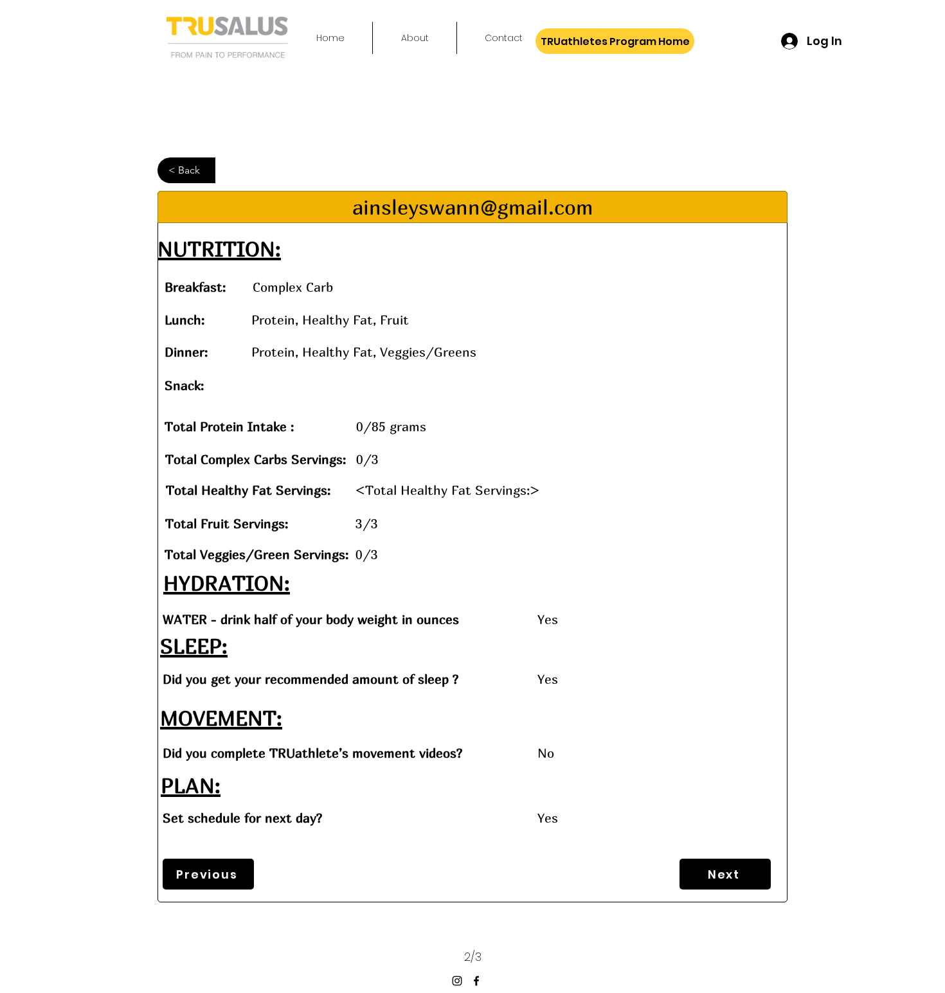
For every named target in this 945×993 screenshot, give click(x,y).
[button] (186, 170)
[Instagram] (457, 980)
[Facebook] (476, 980)
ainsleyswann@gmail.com (472, 207)
